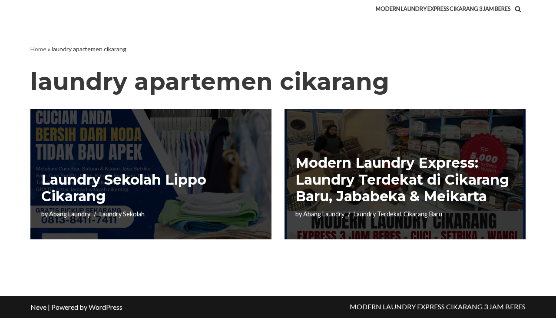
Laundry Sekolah (122, 214)
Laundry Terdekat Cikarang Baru (398, 214)
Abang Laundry (69, 214)
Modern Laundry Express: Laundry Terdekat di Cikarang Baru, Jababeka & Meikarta (402, 179)
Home (38, 49)
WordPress (105, 307)
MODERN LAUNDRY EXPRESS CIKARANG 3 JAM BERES (443, 8)
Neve (38, 307)
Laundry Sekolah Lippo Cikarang (123, 188)
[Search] (518, 9)
